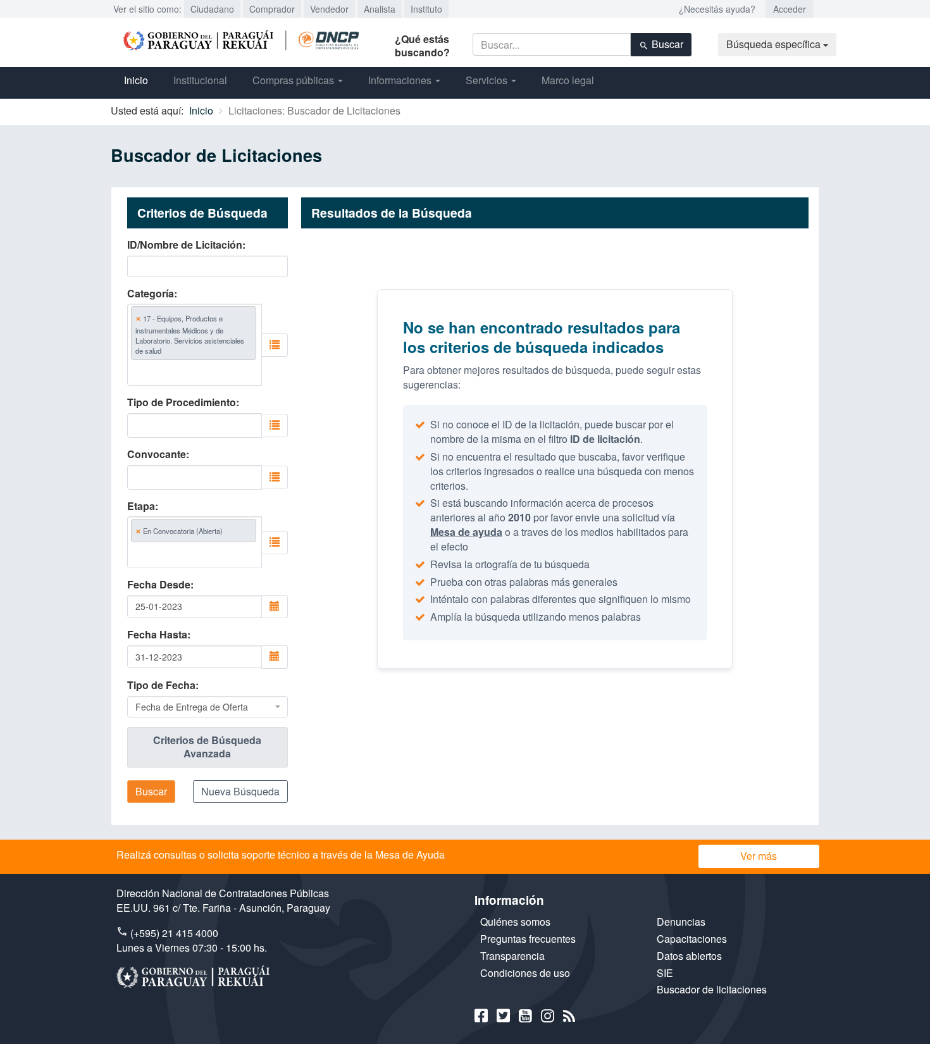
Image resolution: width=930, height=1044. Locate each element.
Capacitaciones (692, 938)
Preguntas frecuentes (528, 938)
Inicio (136, 80)
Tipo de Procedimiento (181, 402)
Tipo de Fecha (161, 685)
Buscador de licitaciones (712, 989)
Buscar (666, 44)
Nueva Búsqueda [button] (240, 791)
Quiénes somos (515, 921)
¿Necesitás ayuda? (717, 9)
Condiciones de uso (525, 973)
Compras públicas (294, 80)
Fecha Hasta (157, 635)
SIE (665, 973)
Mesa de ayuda (466, 532)
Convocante (156, 454)
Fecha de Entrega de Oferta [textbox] (191, 706)
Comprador (272, 9)
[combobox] (194, 344)
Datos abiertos (689, 955)
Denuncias (681, 921)
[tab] (207, 747)
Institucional (200, 80)
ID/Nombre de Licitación (184, 245)
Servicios (488, 80)
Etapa (141, 506)
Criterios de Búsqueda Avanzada (207, 747)
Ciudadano (212, 9)
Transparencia (512, 955)
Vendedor (329, 9)
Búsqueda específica (774, 44)
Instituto (426, 9)
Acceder (789, 9)
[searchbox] (189, 372)
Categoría (150, 294)
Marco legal (568, 80)
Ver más (758, 855)
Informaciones (401, 80)
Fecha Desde (158, 585)
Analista (379, 9)
